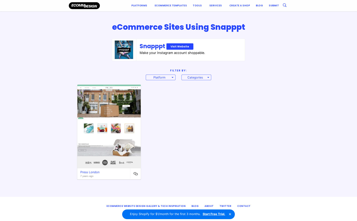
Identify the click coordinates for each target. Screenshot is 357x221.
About (209, 206)
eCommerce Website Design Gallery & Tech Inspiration (146, 206)
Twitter (225, 206)
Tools (197, 5)
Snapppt (164, 46)
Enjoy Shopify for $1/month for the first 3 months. (177, 214)
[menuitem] (140, 5)
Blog (259, 5)
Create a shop (239, 5)
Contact (244, 206)
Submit (274, 5)
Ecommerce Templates (171, 5)
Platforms (139, 5)
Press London (89, 172)
